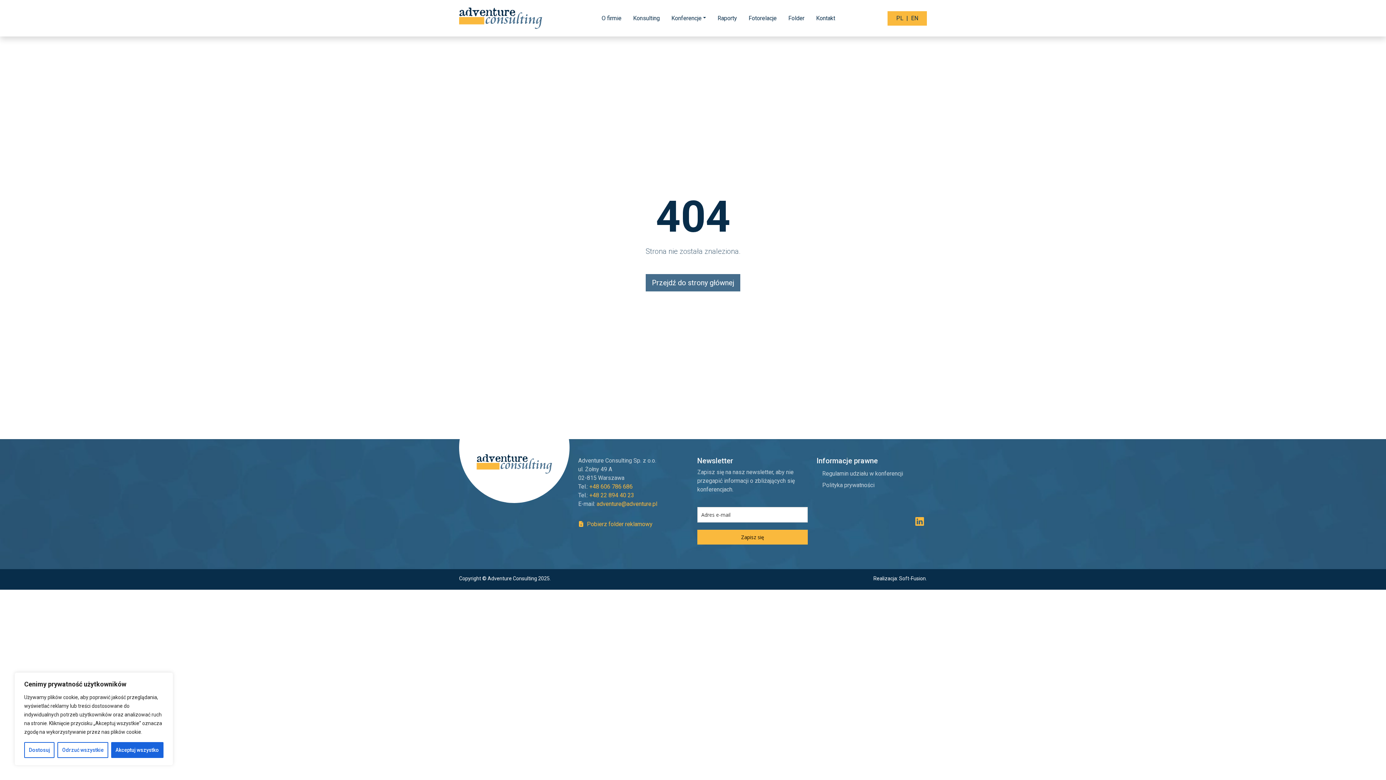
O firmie (612, 18)
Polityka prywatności (848, 485)
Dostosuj (39, 750)
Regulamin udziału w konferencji (862, 473)
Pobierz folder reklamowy (619, 524)
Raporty (727, 18)
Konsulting (646, 18)
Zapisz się (752, 537)
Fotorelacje (763, 18)
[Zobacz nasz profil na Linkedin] (919, 523)
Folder (796, 18)
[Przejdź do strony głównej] (501, 18)
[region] (93, 719)
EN (914, 18)
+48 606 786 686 (611, 486)
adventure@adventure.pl (627, 503)
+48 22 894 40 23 (611, 495)
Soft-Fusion (912, 578)
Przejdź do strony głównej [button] (693, 282)
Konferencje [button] (686, 18)
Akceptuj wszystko (137, 750)
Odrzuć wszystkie (83, 750)
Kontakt (825, 18)
